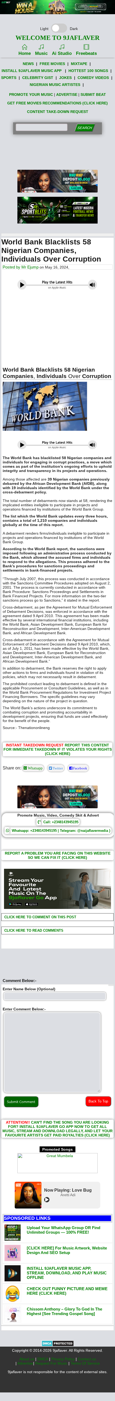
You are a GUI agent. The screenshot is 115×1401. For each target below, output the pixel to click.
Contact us (87, 1359)
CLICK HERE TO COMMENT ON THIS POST (39, 917)
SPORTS (8, 77)
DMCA (43, 1359)
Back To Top (98, 1101)
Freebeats (86, 53)
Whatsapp (35, 768)
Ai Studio (62, 53)
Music (41, 53)
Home (24, 53)
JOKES (65, 77)
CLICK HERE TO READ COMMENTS (33, 930)
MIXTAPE (79, 64)
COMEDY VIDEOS (93, 77)
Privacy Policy (63, 1359)
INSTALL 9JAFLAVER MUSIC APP (32, 71)
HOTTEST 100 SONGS (88, 71)
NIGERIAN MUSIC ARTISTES (55, 84)
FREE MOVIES (52, 64)
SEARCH (85, 128)
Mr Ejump (30, 267)
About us (27, 1359)
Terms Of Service (85, 1363)
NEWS (28, 64)
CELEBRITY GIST (37, 77)
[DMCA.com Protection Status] (57, 1345)
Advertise (25, 1363)
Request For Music (51, 1363)
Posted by (12, 267)
